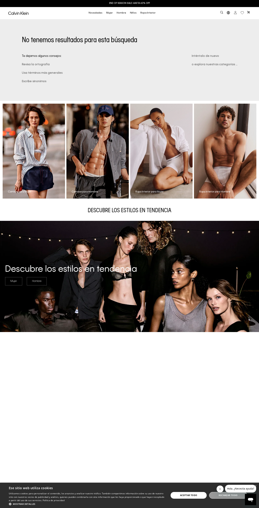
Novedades (95, 13)
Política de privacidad (54, 500)
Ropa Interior (148, 13)
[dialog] (129, 495)
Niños (133, 13)
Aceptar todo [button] (188, 495)
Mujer (109, 13)
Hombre (121, 13)
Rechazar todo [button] (228, 495)
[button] (222, 13)
